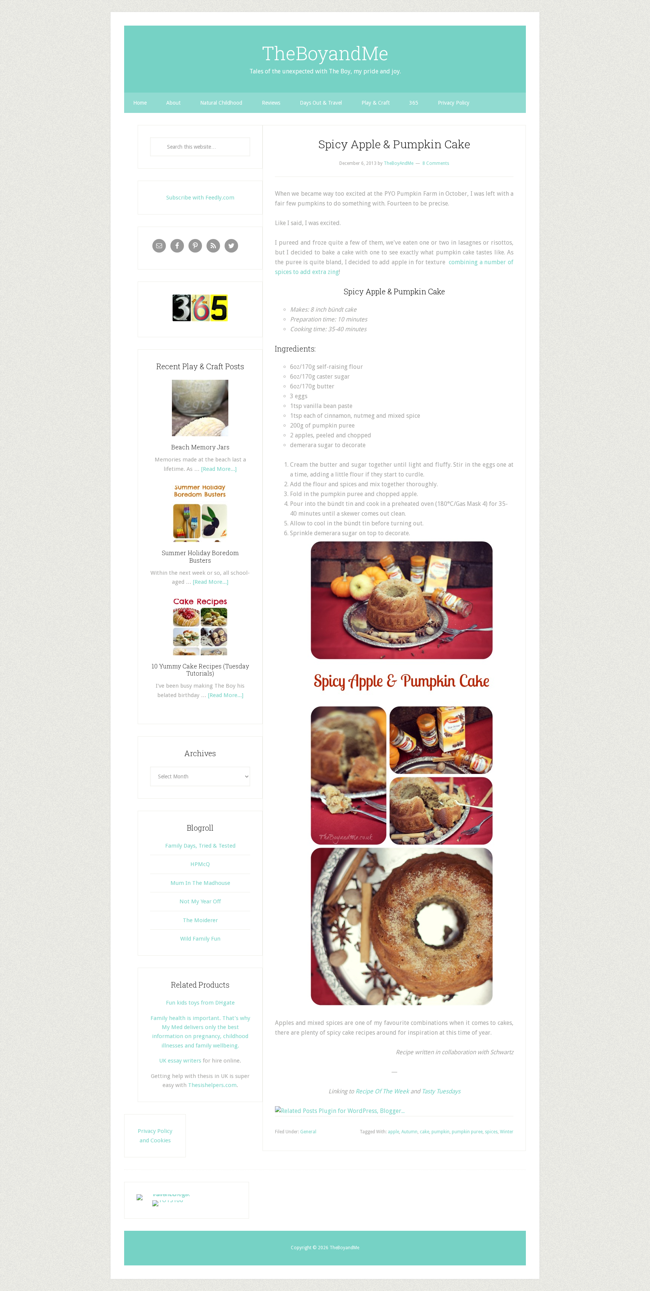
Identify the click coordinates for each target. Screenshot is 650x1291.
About (173, 103)
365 (413, 103)
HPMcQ (200, 864)
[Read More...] (219, 469)
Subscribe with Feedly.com (200, 197)
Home (140, 103)
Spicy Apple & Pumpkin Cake (394, 144)
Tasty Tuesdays (441, 1091)
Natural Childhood (221, 103)
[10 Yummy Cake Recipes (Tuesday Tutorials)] (200, 658)
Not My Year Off (200, 901)
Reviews (271, 103)
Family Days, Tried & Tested (200, 845)
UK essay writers (180, 1060)
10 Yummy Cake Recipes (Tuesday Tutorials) (200, 669)
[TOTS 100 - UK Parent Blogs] (168, 1194)
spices (491, 1131)
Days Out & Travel (321, 103)
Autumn (409, 1131)
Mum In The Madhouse (200, 883)
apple (393, 1131)
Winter (506, 1131)
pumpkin (440, 1131)
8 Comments (435, 163)
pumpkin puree (467, 1131)
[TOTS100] (167, 1200)
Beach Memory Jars (200, 447)
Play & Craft (375, 103)
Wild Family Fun (200, 938)
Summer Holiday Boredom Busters (200, 556)
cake (424, 1131)
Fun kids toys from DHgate (200, 1002)
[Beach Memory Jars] (200, 438)
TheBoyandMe (325, 53)
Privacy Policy (453, 103)
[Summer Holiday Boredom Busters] (200, 544)
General (308, 1131)
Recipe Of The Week (382, 1091)
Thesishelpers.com (212, 1085)
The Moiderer (200, 920)
